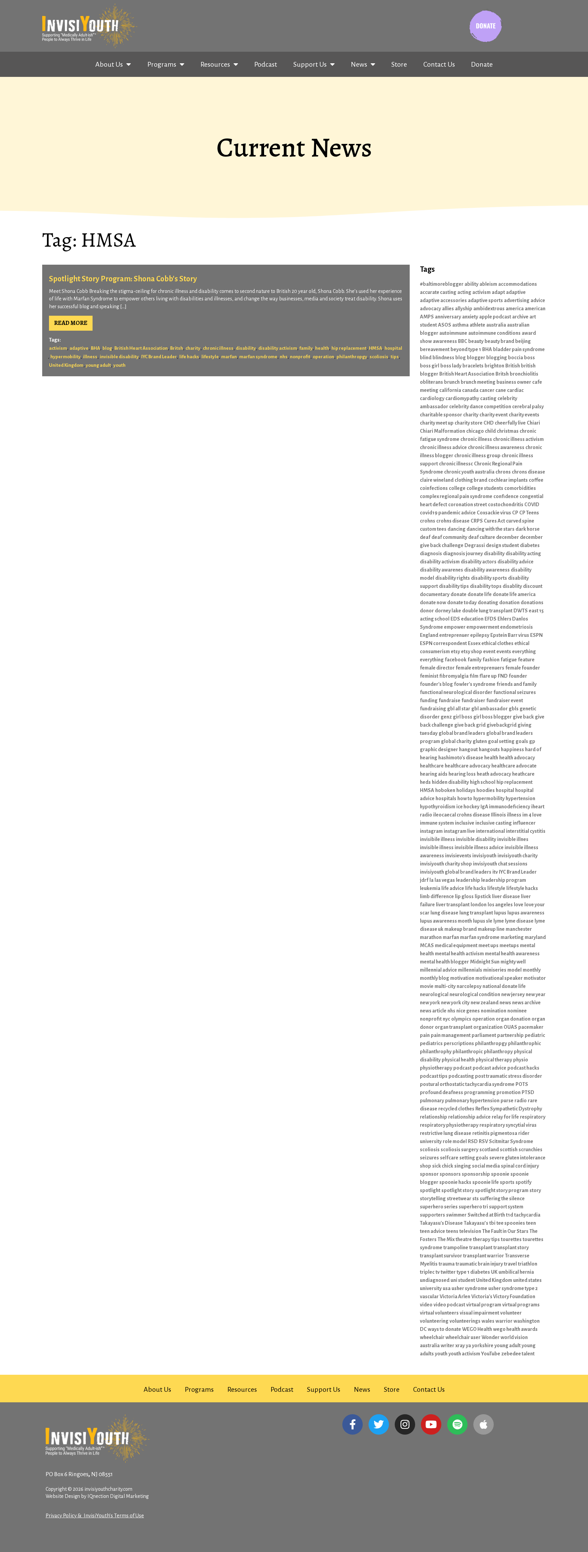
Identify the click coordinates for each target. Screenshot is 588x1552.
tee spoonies (510, 1223)
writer (447, 1345)
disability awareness (487, 570)
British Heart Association (141, 348)
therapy (481, 1239)
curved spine (520, 521)
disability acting (523, 553)
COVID (531, 504)
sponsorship (476, 1174)
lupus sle (482, 921)
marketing (512, 937)
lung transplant (476, 912)
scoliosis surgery (459, 1149)
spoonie (500, 1174)
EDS (455, 619)
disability (246, 348)
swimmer (456, 1215)
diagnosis (431, 553)
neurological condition (475, 994)
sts (475, 1198)
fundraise (449, 700)
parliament (484, 1035)
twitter (448, 1272)
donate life (480, 594)
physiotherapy (436, 1068)
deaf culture (481, 537)
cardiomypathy (462, 398)
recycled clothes (456, 1108)
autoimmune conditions (494, 333)
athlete (477, 325)
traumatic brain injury (479, 1264)
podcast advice (489, 1068)
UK (494, 1272)
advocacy (430, 308)
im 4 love (532, 815)
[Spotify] (457, 1424)
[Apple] (483, 1424)
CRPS (477, 521)
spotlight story (457, 1190)
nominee (517, 1010)
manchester (519, 929)
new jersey (513, 994)
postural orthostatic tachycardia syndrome (467, 1084)
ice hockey (467, 806)
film (474, 676)
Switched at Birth (486, 1215)
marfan (229, 356)
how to (464, 798)
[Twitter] (379, 1424)
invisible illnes (512, 839)
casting (488, 398)
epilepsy (479, 635)
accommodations (517, 284)
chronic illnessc (456, 463)
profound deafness (441, 1092)
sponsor (429, 1174)
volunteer (511, 1313)
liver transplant (453, 904)
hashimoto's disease (460, 757)
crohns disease (453, 521)
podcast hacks (523, 1068)
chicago (475, 431)
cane (500, 390)
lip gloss (464, 896)
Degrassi (474, 545)
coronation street (467, 504)
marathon (431, 937)
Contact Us (439, 64)
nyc (446, 1019)
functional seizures (514, 692)
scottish (509, 1149)
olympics (461, 1019)
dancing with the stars (490, 529)
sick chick (442, 1166)
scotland (489, 1149)
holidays (465, 790)
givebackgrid (502, 725)
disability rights (452, 578)
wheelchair (432, 1337)
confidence (506, 496)
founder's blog (436, 684)
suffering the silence (502, 1198)
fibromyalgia (454, 676)
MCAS (427, 945)
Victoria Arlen (455, 1296)
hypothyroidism (437, 806)
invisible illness (437, 847)
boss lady (450, 365)
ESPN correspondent (443, 643)
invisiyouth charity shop (446, 863)
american (535, 308)
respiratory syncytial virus (508, 1125)
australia (496, 325)
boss (529, 357)
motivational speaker (499, 978)
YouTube (490, 1353)
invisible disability (119, 356)
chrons (503, 472)
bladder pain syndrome (519, 349)
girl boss (462, 717)
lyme (498, 921)
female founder (522, 668)
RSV (483, 1141)
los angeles (500, 904)
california (450, 390)
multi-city (445, 986)
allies (448, 308)
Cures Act (494, 521)
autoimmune (453, 333)
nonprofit (300, 356)
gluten (480, 741)
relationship (433, 1117)
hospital (393, 348)
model (514, 970)
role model (455, 1141)
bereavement (435, 349)
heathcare (523, 774)
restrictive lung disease (445, 1133)
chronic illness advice (443, 447)
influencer (524, 823)
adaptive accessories (443, 300)
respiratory (532, 1117)
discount (532, 586)
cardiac (515, 390)
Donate (482, 64)
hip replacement (348, 348)
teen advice (432, 1231)
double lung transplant (487, 610)
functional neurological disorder (456, 692)
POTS (522, 1084)
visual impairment (479, 1313)
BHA (95, 348)
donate (459, 594)
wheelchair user (462, 1337)
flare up (488, 676)
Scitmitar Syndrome (511, 1141)
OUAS (510, 1027)
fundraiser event (504, 700)
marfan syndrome (258, 356)
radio (520, 1100)
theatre (464, 1239)
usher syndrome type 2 (513, 1288)
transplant (480, 1247)
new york (430, 1002)
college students (485, 488)
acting (464, 292)
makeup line (491, 929)
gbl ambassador (489, 708)
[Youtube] (431, 1424)
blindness (443, 357)
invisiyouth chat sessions (500, 863)
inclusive (464, 823)
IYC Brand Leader (159, 356)
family (306, 348)
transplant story (511, 1247)
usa (447, 1288)
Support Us (310, 64)
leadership (468, 880)
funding (429, 700)
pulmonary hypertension (472, 1100)
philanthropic (468, 1051)
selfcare (449, 1157)
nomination (493, 1010)
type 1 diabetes (473, 1272)
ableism (488, 284)
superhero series (439, 1206)
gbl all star (458, 708)
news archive (526, 1002)
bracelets (473, 365)
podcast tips (433, 1076)
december (507, 537)
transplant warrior (483, 1255)
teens (452, 1231)
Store (399, 64)
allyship (463, 308)
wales (487, 1321)
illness (90, 356)
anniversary (448, 316)
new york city (455, 1002)
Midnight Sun (485, 961)
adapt (498, 292)
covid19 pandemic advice (448, 512)
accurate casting (438, 292)
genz (446, 717)
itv (495, 872)
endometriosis (516, 627)
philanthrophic (524, 1043)
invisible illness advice (479, 847)
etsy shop (471, 651)
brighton (494, 365)
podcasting (461, 1076)
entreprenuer (454, 635)
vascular (429, 1296)
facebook (456, 659)
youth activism (464, 1353)
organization (488, 1027)
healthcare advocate (514, 766)
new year (535, 994)
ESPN (536, 635)
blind (425, 357)
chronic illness (218, 348)
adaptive (78, 348)
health (322, 348)
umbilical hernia (516, 1272)
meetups (509, 945)
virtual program (483, 1304)
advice (537, 300)
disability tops (486, 586)
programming (479, 1092)
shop (425, 1166)
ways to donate (444, 1329)
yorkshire (482, 1345)
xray (460, 1345)
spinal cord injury (520, 1166)
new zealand (485, 1002)
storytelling (433, 1198)
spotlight (430, 1190)
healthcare (432, 766)
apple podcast (495, 316)
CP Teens (529, 512)
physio (520, 1059)
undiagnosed (435, 1280)
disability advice (515, 561)
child (490, 431)
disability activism (277, 348)
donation (509, 602)
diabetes (530, 545)
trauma (447, 1264)
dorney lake (448, 610)
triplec (427, 1272)
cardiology (432, 398)
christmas (508, 431)
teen (531, 1223)
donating (488, 602)
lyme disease (519, 921)
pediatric (535, 1035)
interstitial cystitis (525, 831)
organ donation (513, 1019)
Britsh (176, 348)
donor (427, 610)
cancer (486, 390)
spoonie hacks (455, 1182)
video (426, 1304)
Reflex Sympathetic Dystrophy (508, 1108)
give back (523, 717)
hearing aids (433, 774)
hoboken (445, 790)
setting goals (473, 1157)
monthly (532, 970)
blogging (496, 357)
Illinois (498, 815)
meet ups (488, 945)
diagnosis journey (463, 553)
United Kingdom (66, 365)
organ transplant (453, 1027)
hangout (468, 749)
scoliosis (379, 356)
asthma (460, 325)
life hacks (189, 356)
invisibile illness (437, 839)
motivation (462, 978)
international (490, 831)
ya (468, 1345)
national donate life (504, 986)
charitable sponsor (441, 414)
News (359, 64)
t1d (509, 1215)
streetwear (459, 1198)
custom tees (433, 529)
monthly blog (434, 978)
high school (482, 782)
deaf (425, 537)
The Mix (446, 1239)
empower (455, 627)
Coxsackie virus (494, 512)
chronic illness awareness (496, 447)
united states (527, 1280)
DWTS (520, 610)
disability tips (454, 586)
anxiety (470, 316)
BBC (462, 341)
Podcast (265, 64)
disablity (512, 586)
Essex (474, 643)
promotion (508, 1092)
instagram (431, 831)
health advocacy (517, 757)
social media (486, 1166)
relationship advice (469, 1117)
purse (507, 1100)
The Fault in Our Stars (505, 1231)
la (431, 880)
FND (503, 676)
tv (438, 1272)
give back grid (470, 725)
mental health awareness (512, 953)
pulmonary (432, 1100)
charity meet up (437, 423)
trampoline (455, 1247)
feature (526, 659)
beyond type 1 (466, 349)
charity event (493, 414)
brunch (452, 382)
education (472, 619)
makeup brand (460, 929)
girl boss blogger (492, 717)
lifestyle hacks (522, 888)
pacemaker (530, 1027)
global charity (456, 741)
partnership (510, 1035)
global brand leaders (462, 733)
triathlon (527, 1264)
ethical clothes (497, 643)
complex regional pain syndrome (456, 496)
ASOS (444, 325)
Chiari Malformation (442, 431)
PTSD (528, 1092)
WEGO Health (477, 1329)
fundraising (433, 708)
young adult (98, 365)
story (535, 1190)
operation (323, 356)
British (512, 365)
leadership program (503, 880)
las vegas (445, 880)
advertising (516, 300)
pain (425, 1035)
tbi (492, 1223)
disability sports (489, 578)
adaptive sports (485, 300)
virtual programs (521, 1304)
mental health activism (459, 953)
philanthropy (498, 1051)
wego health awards (515, 1329)
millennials (470, 970)
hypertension (520, 798)
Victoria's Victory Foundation (503, 1296)
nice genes (468, 1010)
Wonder (490, 1337)
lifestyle (210, 356)
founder (518, 676)
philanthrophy (436, 1051)
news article (433, 1010)
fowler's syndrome (474, 684)
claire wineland (437, 480)
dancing (456, 529)
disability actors (478, 561)
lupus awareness (525, 912)
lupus (500, 912)
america (515, 308)
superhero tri (473, 1206)
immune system (437, 823)
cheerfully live (510, 423)
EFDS (490, 619)
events (503, 651)
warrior (503, 1321)
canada (470, 390)
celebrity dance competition (480, 406)
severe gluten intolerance (517, 1157)
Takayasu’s (476, 1223)
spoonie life (485, 1182)
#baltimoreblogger (441, 284)
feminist (429, 676)
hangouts (489, 749)
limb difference (437, 896)
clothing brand (471, 480)
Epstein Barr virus (509, 635)
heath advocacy (494, 774)
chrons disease (528, 472)
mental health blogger (444, 961)
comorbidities (520, 488)
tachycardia (527, 1215)
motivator (535, 978)
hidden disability (450, 782)
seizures (429, 1157)
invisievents (458, 855)
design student (502, 545)
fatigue (509, 659)
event (489, 651)
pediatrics (431, 1043)
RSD (473, 1141)
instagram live (459, 831)
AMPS (427, 316)
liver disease (506, 896)
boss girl (429, 365)
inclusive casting (493, 823)
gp (532, 741)
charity (192, 348)
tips (395, 356)
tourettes (511, 1239)
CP (515, 512)
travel (510, 1264)
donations (532, 602)
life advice (452, 888)
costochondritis (505, 504)
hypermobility (65, 356)
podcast (462, 1068)
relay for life (505, 1117)
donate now (433, 602)
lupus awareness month (446, 921)
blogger (476, 357)
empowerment (483, 627)
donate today (462, 602)
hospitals (446, 798)
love (518, 904)
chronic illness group (477, 455)
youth (119, 365)
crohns (427, 521)
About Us (109, 64)
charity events (524, 414)
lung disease (444, 912)
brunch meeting (478, 382)
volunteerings (465, 1321)
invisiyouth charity (517, 855)
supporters (432, 1215)
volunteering (434, 1321)
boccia (515, 357)
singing (462, 1166)
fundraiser (473, 700)
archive (520, 316)
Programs (161, 64)
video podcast (449, 1304)
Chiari (533, 423)
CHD (489, 423)
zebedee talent (518, 1353)
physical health (458, 1059)
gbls (514, 708)
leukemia (430, 888)
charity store (469, 423)
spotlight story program (501, 1190)
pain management (451, 1035)
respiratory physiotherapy (449, 1125)
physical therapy (494, 1059)
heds (425, 782)
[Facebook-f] (352, 1424)
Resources (215, 64)
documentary (435, 594)
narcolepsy (469, 986)
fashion (491, 659)
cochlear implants (508, 480)
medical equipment (456, 945)
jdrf (424, 880)
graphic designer (439, 749)
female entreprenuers (480, 668)
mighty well (513, 961)
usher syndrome (469, 1288)
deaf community (449, 537)
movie (427, 986)
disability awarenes (441, 570)
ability (471, 284)
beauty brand (499, 341)
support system (506, 1206)
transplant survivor (441, 1255)
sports (507, 1182)
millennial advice (438, 970)
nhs (284, 356)
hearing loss (462, 774)
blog (107, 348)
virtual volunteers (439, 1313)
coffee (536, 480)
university (431, 1288)
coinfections (434, 488)
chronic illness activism (518, 439)
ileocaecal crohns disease (461, 815)
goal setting (501, 741)
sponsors (450, 1174)
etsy (455, 651)
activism (58, 348)
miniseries (494, 970)
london (479, 904)
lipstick (483, 896)
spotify (524, 1182)
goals (522, 741)
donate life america (514, 594)
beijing (523, 341)
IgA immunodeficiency (505, 806)
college (457, 488)
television (470, 1231)
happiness (512, 749)
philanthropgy (352, 356)
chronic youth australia (469, 472)
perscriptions (459, 1043)
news (505, 1002)
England (429, 635)
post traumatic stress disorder (508, 1076)
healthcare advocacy (467, 766)
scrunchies (530, 1149)
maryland (535, 937)
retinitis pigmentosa (494, 1133)
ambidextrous (489, 308)
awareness (445, 341)
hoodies (485, 790)
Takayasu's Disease (441, 1223)
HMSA (375, 348)
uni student (463, 1280)
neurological (434, 994)
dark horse (528, 529)
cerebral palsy (528, 406)
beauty (476, 341)
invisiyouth (484, 855)
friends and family (516, 684)
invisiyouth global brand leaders (455, 872)
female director (437, 668)
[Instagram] (405, 1424)
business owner (513, 382)
